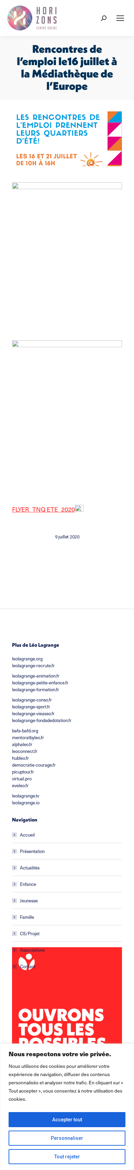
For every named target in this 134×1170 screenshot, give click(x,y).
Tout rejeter (67, 1156)
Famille (27, 917)
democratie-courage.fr (34, 765)
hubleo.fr (20, 758)
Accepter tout (67, 1119)
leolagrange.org (27, 659)
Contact (27, 966)
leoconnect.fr (24, 751)
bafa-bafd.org (25, 731)
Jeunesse (29, 901)
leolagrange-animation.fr (35, 676)
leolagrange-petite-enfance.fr (40, 683)
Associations (32, 950)
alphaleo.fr (22, 744)
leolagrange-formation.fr (35, 689)
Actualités (30, 868)
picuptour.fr (23, 772)
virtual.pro (22, 779)
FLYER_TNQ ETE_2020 (43, 509)
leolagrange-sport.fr (31, 707)
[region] (67, 1107)
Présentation (32, 851)
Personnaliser (67, 1138)
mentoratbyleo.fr (28, 737)
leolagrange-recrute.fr (33, 665)
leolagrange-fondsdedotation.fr (41, 720)
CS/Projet (30, 933)
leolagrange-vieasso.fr (33, 713)
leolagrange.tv (25, 796)
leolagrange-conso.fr (32, 700)
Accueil (27, 835)
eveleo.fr (20, 785)
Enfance (28, 884)
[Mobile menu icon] (120, 18)
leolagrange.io (26, 803)
